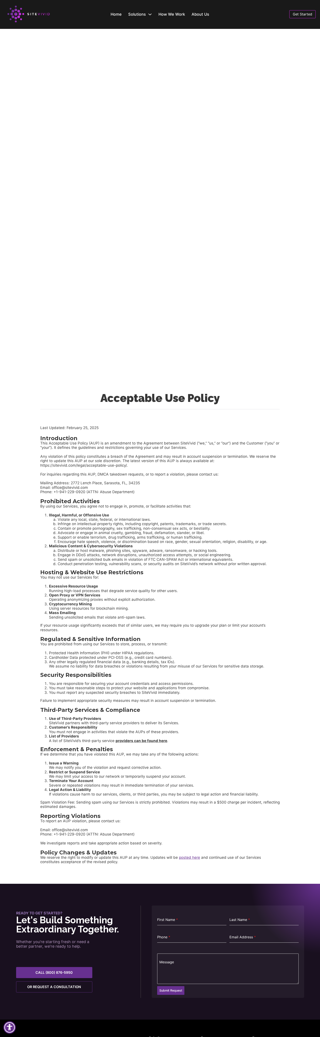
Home (116, 14)
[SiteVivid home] (35, 14)
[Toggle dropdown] (150, 14)
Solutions (137, 14)
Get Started (302, 14)
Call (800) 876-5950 (54, 972)
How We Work (171, 14)
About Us (200, 14)
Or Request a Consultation (54, 987)
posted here (189, 857)
